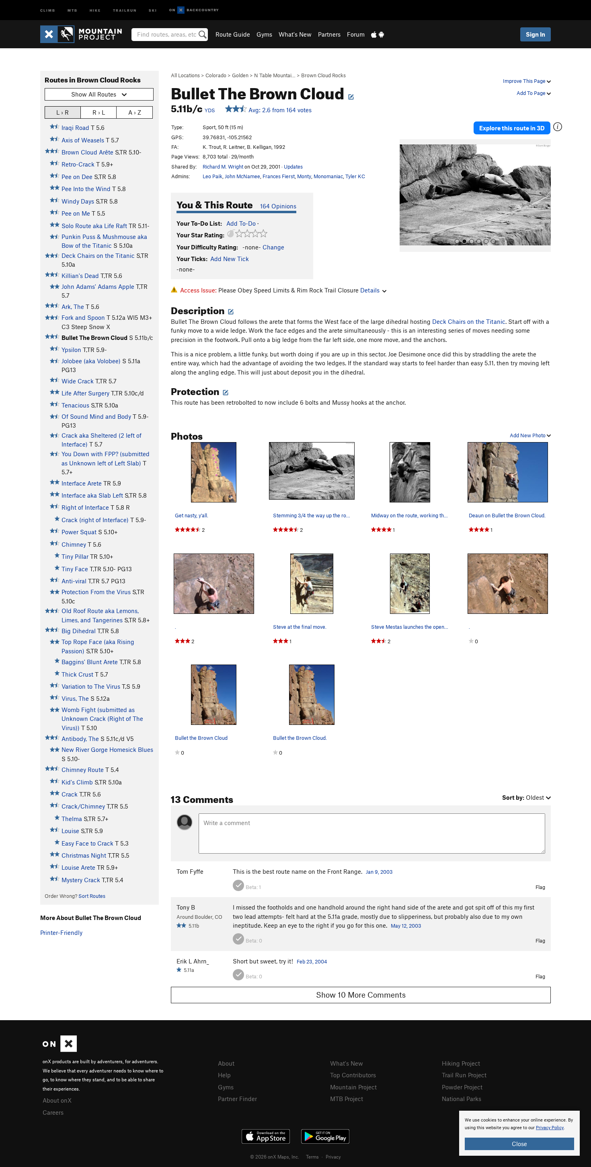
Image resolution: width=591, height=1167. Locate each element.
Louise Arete (78, 867)
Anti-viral (74, 581)
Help (224, 1074)
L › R (62, 112)
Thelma (72, 818)
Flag (540, 887)
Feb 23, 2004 (312, 961)
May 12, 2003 (406, 925)
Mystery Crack (81, 879)
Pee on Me (76, 213)
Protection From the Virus (96, 591)
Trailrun (125, 9)
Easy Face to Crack (87, 843)
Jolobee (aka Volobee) (91, 360)
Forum (356, 34)
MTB (73, 9)
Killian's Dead (80, 275)
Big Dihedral (79, 630)
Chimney (74, 544)
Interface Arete (82, 483)
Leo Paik (212, 176)
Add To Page (532, 93)
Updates (293, 166)
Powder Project (462, 1087)
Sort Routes (91, 896)
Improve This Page (525, 81)
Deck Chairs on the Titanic (98, 255)
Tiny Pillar (75, 556)
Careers (53, 1112)
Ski (153, 9)
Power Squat (79, 531)
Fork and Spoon (83, 317)
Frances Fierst (279, 176)
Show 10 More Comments (361, 994)
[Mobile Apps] (377, 34)
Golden (240, 75)
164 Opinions (278, 206)
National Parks (461, 1098)
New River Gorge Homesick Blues (107, 749)
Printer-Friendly (61, 932)
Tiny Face (75, 568)
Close (519, 1143)
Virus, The (75, 698)
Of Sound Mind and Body (96, 416)
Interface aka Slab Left (92, 495)
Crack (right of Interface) (95, 519)
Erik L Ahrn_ (192, 961)
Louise (70, 830)
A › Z (134, 112)
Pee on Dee (77, 176)
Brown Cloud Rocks (323, 75)
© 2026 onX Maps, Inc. (274, 1156)
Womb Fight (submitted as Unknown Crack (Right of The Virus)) (102, 718)
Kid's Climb (77, 782)
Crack (70, 794)
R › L (98, 112)
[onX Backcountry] (194, 10)
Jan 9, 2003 (379, 872)
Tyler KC (355, 176)
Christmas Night (84, 855)
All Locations (185, 75)
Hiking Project (461, 1063)
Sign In (535, 34)
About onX (57, 1100)
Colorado (215, 75)
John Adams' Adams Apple (98, 286)
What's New (295, 34)
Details (370, 290)
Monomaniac (328, 176)
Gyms (264, 34)
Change (273, 247)
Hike (95, 9)
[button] (408, 195)
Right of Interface (85, 507)
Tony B (185, 907)
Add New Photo (528, 435)
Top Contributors (353, 1074)
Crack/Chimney (83, 806)
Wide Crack (78, 381)
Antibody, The (80, 738)
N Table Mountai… (275, 75)
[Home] (85, 34)
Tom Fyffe (189, 871)
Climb (47, 9)
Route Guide (232, 34)
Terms (312, 1156)
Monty (304, 176)
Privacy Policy (550, 1127)
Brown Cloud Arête (87, 152)
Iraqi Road (75, 127)
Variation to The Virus (91, 686)
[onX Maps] (60, 1049)
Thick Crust (77, 674)
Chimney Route (83, 769)
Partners (329, 34)
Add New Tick (229, 258)
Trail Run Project (464, 1074)
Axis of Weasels (83, 140)
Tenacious (75, 405)
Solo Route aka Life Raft (94, 225)
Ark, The (73, 306)
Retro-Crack (78, 164)
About (226, 1063)
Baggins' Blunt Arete (90, 661)
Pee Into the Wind (86, 188)
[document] (519, 1133)
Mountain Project (353, 1087)
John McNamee (242, 176)
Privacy (333, 1156)
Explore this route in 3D (512, 128)
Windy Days (78, 201)
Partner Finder (237, 1098)
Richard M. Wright (223, 166)
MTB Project (346, 1098)
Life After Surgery (85, 393)
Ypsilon (71, 349)
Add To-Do (241, 223)
